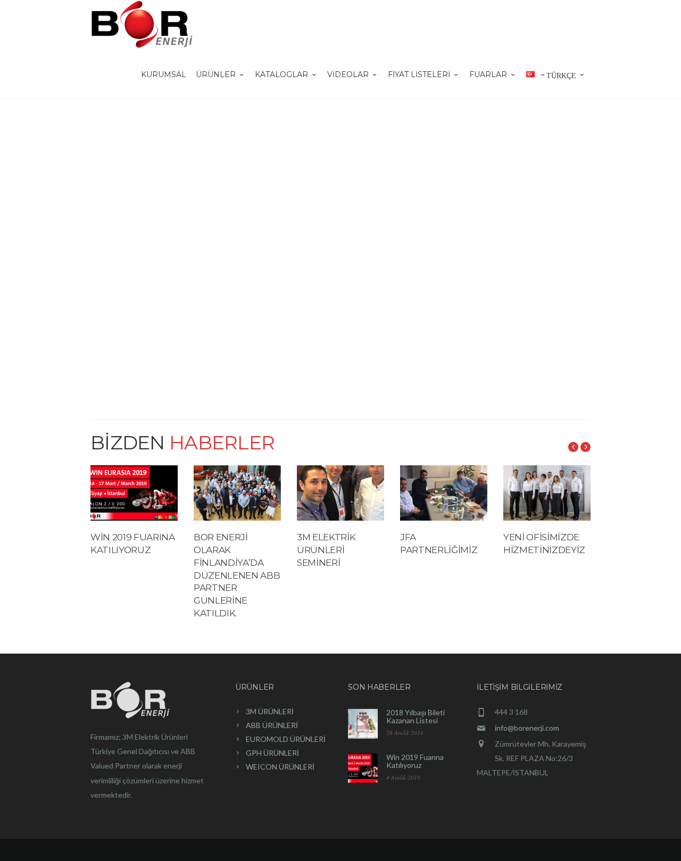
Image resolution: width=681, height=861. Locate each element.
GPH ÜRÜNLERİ (272, 752)
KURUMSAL (163, 74)
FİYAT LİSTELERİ (419, 74)
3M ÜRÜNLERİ (270, 711)
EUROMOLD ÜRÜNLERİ (286, 738)
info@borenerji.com (527, 727)
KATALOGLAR (281, 74)
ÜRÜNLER (216, 74)
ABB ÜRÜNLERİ (272, 725)
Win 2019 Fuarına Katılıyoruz (415, 761)
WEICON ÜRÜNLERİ (280, 766)
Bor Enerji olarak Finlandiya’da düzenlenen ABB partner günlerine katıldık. (237, 575)
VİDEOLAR (348, 74)
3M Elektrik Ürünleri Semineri (326, 550)
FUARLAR (488, 74)
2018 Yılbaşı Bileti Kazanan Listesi (415, 716)
